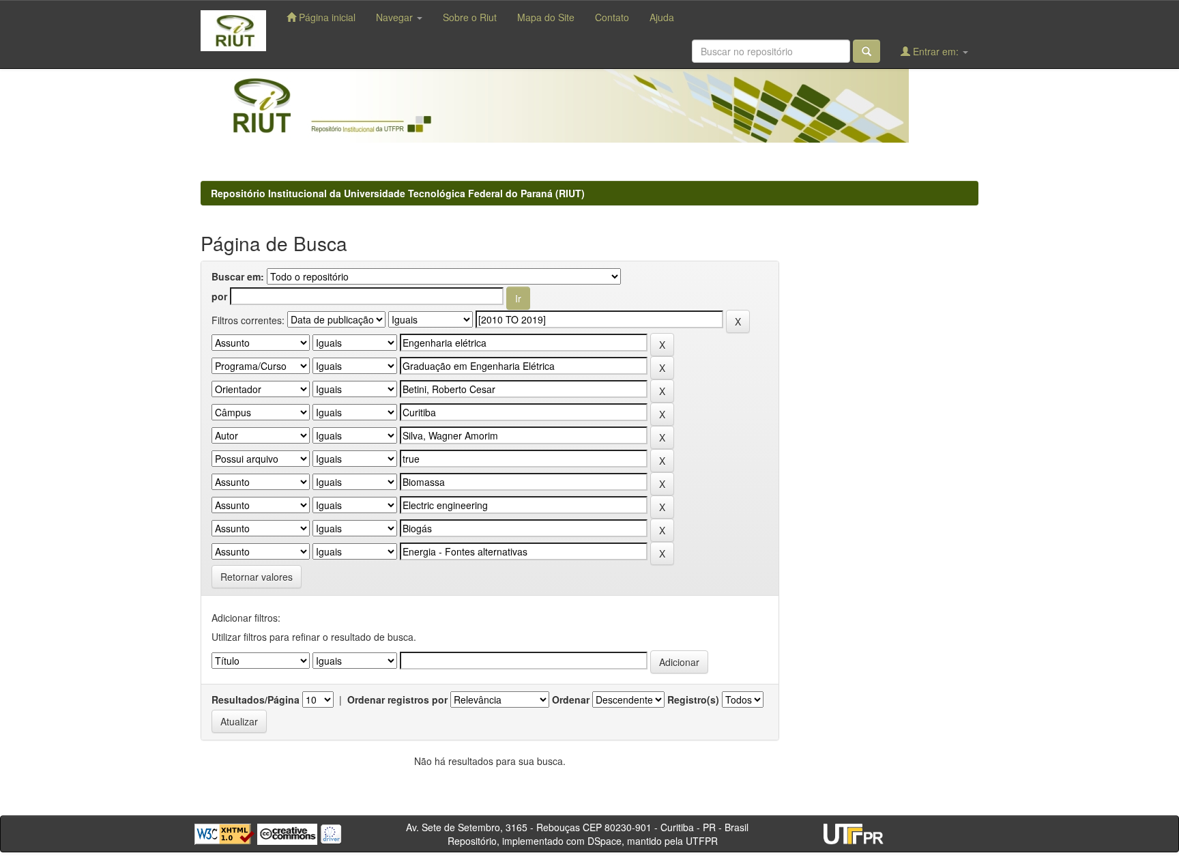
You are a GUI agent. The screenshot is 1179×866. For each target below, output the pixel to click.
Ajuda (662, 17)
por (219, 296)
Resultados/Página (256, 699)
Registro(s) (693, 699)
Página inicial (325, 17)
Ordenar (571, 699)
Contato (612, 17)
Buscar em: (238, 276)
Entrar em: (935, 51)
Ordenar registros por (397, 699)
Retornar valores (256, 576)
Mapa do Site (545, 17)
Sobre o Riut (470, 17)
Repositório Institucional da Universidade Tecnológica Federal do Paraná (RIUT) (398, 193)
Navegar (396, 17)
